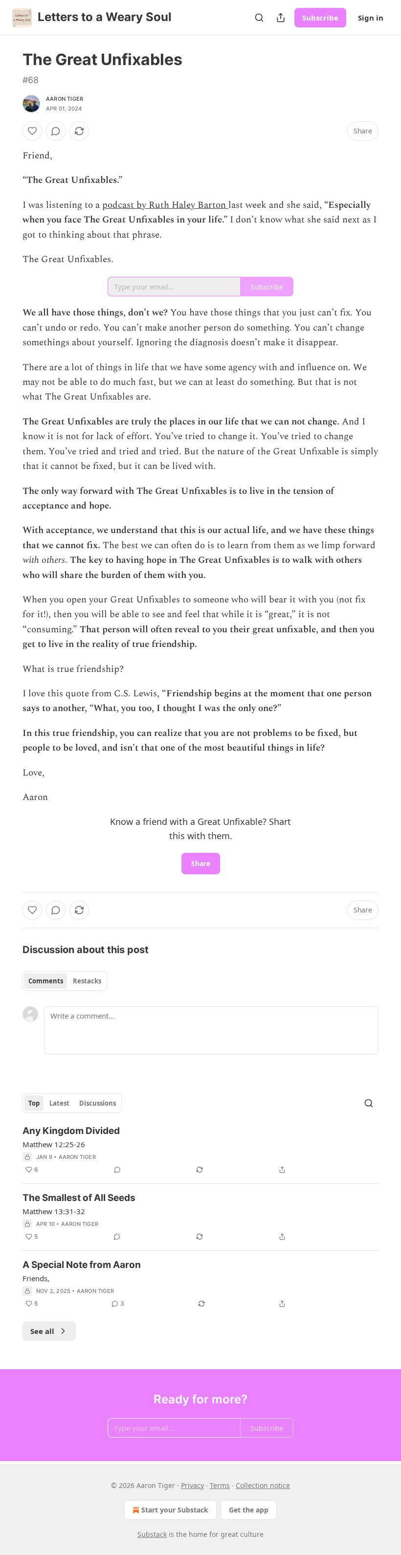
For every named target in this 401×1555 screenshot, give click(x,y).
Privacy (192, 1485)
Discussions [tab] (97, 1103)
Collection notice (263, 1485)
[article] (200, 1150)
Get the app (248, 1509)
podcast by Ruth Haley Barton (165, 205)
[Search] (259, 17)
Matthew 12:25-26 (53, 1144)
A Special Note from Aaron (81, 1264)
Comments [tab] (45, 981)
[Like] (32, 131)
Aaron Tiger (64, 98)
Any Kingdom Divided (71, 1130)
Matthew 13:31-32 (53, 1211)
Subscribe (320, 17)
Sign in (370, 17)
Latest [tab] (59, 1103)
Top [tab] (34, 1103)
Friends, (35, 1278)
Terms (220, 1485)
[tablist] (64, 981)
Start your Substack (174, 1509)
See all (42, 1331)
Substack (152, 1534)
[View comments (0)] (56, 131)
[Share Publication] (280, 17)
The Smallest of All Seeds (78, 1197)
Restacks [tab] (87, 981)
